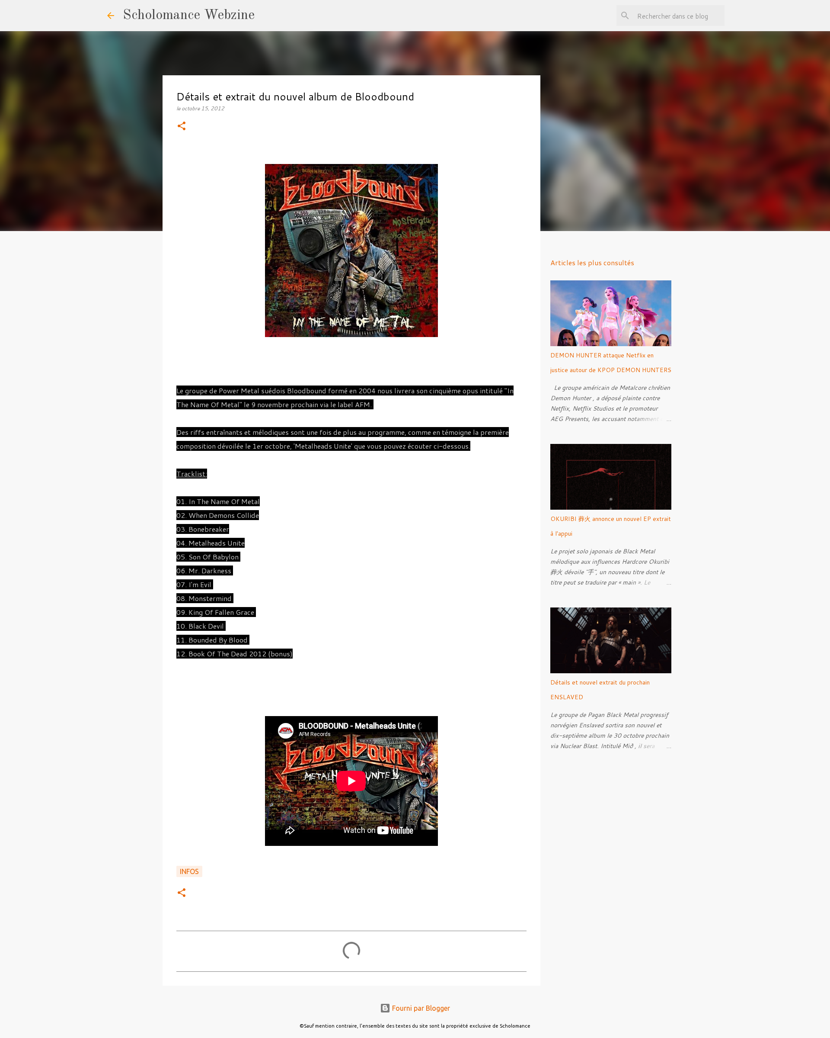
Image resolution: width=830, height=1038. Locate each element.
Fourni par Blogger (420, 1008)
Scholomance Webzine (189, 15)
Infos (189, 871)
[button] (181, 126)
